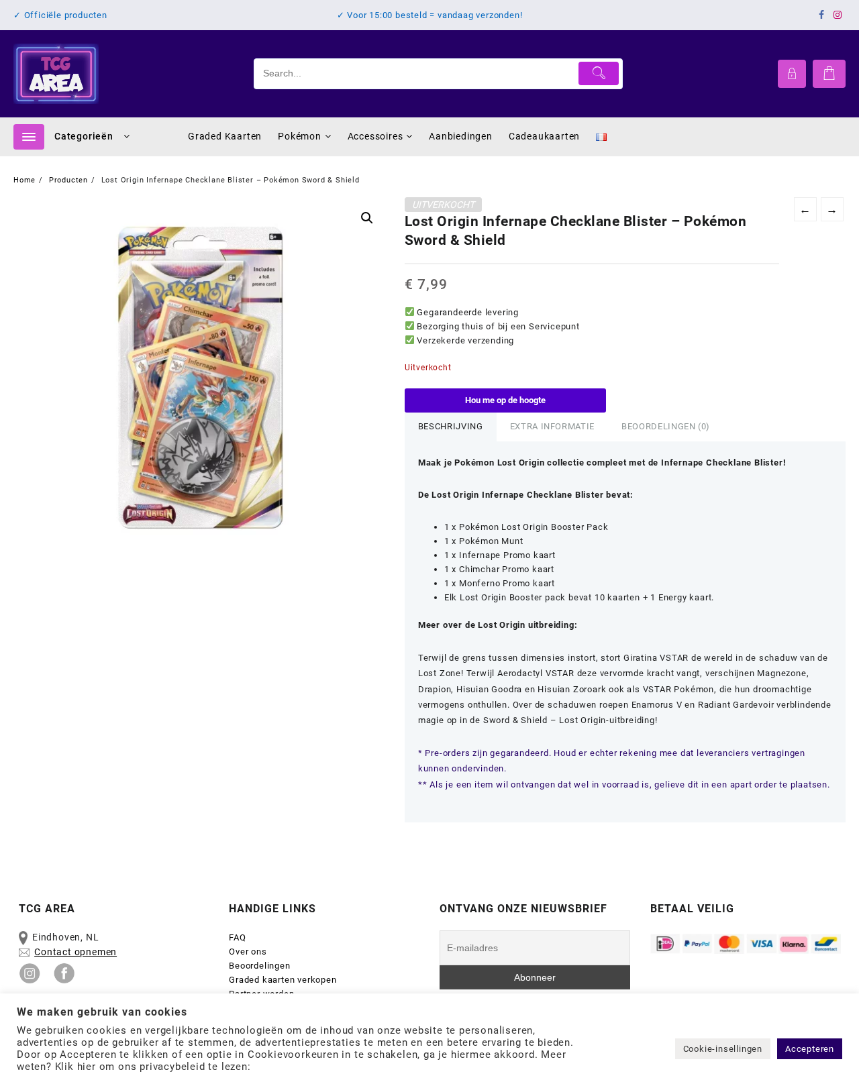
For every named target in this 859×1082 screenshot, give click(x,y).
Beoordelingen (259, 966)
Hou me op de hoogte (505, 400)
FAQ (237, 937)
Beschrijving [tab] (450, 426)
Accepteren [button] (809, 1049)
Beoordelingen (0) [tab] (665, 426)
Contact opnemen (75, 951)
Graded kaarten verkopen (282, 980)
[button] (367, 218)
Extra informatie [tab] (552, 426)
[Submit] (598, 73)
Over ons (247, 951)
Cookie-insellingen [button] (722, 1049)
